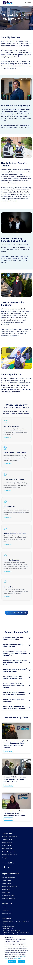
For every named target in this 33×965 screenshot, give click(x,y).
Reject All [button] (21, 961)
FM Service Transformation (9, 837)
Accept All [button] (12, 961)
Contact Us (5, 910)
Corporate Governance (8, 898)
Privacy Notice (6, 889)
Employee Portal (6, 913)
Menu (29, 3)
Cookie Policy (6, 892)
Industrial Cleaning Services (9, 855)
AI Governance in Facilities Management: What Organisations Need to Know (14, 813)
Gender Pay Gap (6, 883)
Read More (9, 751)
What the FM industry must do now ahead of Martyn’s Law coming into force (15, 779)
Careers (4, 907)
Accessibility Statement (8, 895)
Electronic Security (7, 849)
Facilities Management (8, 852)
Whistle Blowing (6, 880)
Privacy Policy (17, 958)
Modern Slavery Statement (9, 886)
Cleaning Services (7, 845)
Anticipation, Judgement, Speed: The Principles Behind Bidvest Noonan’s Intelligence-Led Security (16, 744)
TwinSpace (5, 858)
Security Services (7, 843)
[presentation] (16, 732)
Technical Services (7, 839)
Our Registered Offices (8, 877)
